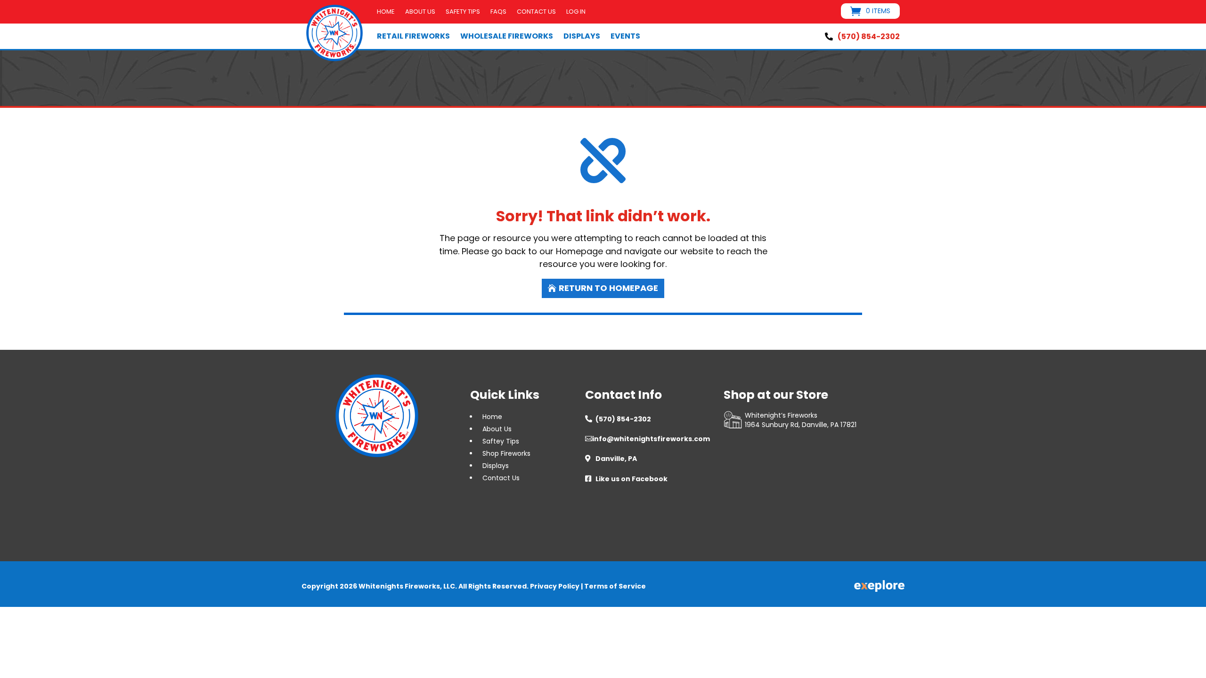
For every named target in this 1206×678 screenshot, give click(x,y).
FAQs (498, 12)
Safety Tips (463, 12)
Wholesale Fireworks (506, 36)
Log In (576, 12)
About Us (420, 12)
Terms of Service (615, 586)
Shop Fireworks (506, 453)
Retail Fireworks (413, 36)
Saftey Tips (500, 441)
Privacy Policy (554, 586)
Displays (581, 36)
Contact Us (536, 12)
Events (625, 36)
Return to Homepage (608, 288)
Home (386, 12)
